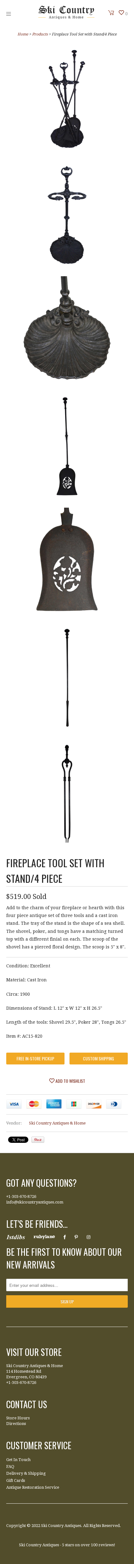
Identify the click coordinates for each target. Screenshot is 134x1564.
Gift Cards (15, 1480)
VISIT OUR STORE (34, 1352)
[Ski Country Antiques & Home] (66, 17)
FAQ (10, 1466)
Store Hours (18, 1418)
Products (40, 34)
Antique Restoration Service (32, 1487)
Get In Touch (18, 1459)
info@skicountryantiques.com (34, 1202)
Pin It (37, 1140)
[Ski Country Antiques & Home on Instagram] (88, 1237)
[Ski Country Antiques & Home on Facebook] (65, 1237)
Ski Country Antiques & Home (57, 1123)
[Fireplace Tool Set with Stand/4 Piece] (67, 100)
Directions (16, 1423)
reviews (106, 1545)
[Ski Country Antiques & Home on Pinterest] (76, 1237)
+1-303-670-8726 (21, 1196)
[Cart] (111, 12)
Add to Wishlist (70, 1081)
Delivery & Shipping (26, 1473)
